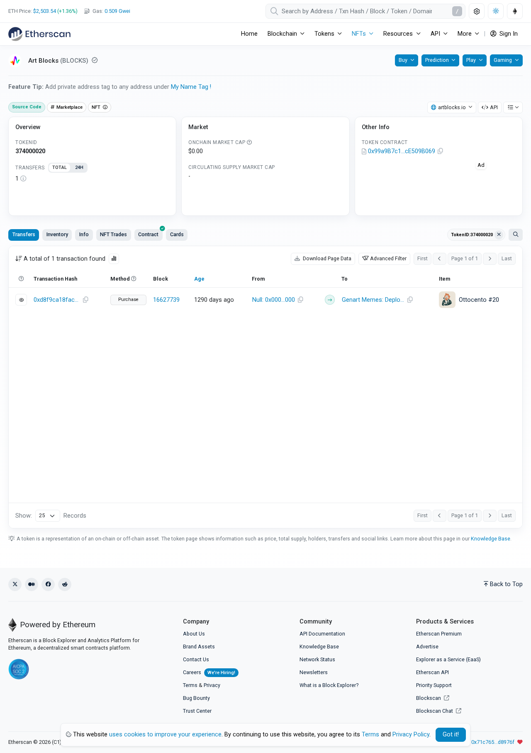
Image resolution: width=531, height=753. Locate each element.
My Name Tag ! (191, 86)
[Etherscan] (39, 34)
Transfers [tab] (23, 234)
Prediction (437, 60)
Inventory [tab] (57, 234)
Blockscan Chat (435, 711)
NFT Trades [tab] (113, 234)
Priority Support (434, 685)
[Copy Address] (440, 151)
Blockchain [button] (282, 33)
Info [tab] (84, 234)
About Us (194, 634)
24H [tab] (79, 167)
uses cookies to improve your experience (165, 734)
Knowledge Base (490, 538)
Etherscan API (432, 672)
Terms (190, 685)
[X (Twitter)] (15, 584)
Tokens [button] (324, 33)
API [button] (435, 33)
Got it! (451, 734)
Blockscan (429, 698)
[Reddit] (64, 584)
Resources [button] (398, 33)
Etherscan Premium (439, 634)
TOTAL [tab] (59, 167)
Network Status (317, 659)
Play (471, 60)
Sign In (508, 33)
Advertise (427, 646)
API (494, 107)
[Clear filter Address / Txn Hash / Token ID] (499, 235)
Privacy (212, 685)
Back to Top (506, 584)
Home (249, 33)
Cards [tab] (177, 234)
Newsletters (314, 672)
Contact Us (196, 659)
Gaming (503, 60)
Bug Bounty (196, 698)
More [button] (465, 33)
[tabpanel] (92, 178)
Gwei (117, 11)
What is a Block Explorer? (329, 685)
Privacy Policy (410, 734)
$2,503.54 (44, 11)
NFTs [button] (359, 33)
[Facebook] (48, 584)
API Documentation (322, 634)
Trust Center (197, 711)
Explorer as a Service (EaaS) (448, 659)
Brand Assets (199, 646)
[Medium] (31, 584)
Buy (403, 60)
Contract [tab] (148, 234)
